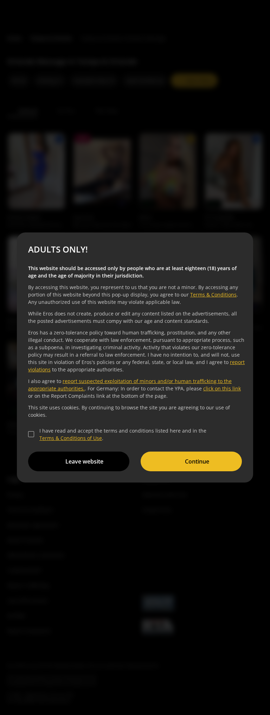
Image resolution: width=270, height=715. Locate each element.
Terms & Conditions (212, 294)
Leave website (83, 461)
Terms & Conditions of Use (69, 438)
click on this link (221, 388)
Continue (196, 461)
